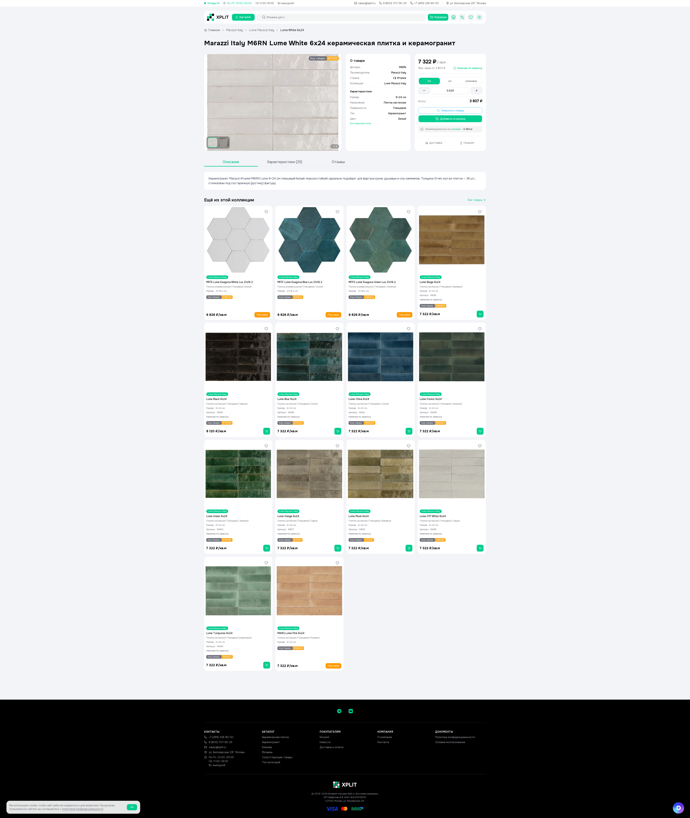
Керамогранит (271, 742)
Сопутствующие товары (277, 757)
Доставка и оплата (331, 747)
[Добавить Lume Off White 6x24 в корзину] (480, 548)
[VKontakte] (350, 711)
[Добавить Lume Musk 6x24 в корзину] (409, 548)
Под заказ (262, 314)
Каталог (325, 737)
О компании (385, 737)
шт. (450, 81)
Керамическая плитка (275, 737)
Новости (325, 742)
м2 (429, 81)
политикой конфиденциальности (82, 809)
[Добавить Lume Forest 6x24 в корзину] (480, 431)
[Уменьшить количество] (424, 90)
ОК (132, 807)
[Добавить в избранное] (266, 212)
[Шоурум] (453, 17)
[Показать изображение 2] (224, 142)
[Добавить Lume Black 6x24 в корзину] (266, 431)
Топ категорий (271, 762)
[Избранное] (470, 17)
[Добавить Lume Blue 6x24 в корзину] (337, 431)
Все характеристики (360, 123)
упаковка (471, 81)
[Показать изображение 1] (213, 142)
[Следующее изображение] (335, 102)
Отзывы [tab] (338, 162)
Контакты (383, 742)
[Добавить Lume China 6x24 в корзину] (409, 431)
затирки (456, 129)
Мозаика (267, 752)
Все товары (475, 200)
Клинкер (267, 747)
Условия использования (450, 742)
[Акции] (462, 17)
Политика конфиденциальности (455, 737)
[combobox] (344, 17)
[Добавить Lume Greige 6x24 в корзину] (337, 548)
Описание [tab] (231, 162)
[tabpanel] (345, 181)
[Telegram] (339, 711)
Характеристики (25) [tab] (284, 162)
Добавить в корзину (453, 118)
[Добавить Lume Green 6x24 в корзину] (266, 548)
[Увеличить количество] (476, 90)
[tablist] (284, 162)
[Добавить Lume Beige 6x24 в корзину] (480, 314)
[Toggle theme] (479, 17)
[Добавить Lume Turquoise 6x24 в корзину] (266, 665)
